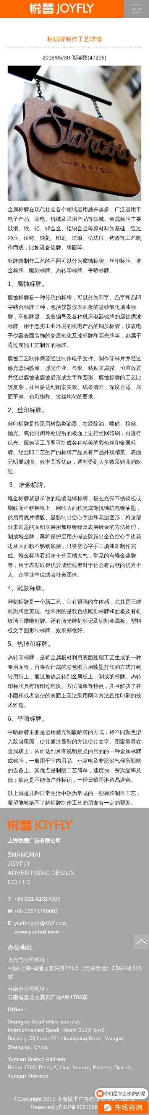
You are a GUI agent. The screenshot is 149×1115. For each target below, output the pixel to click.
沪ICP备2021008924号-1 (87, 1107)
